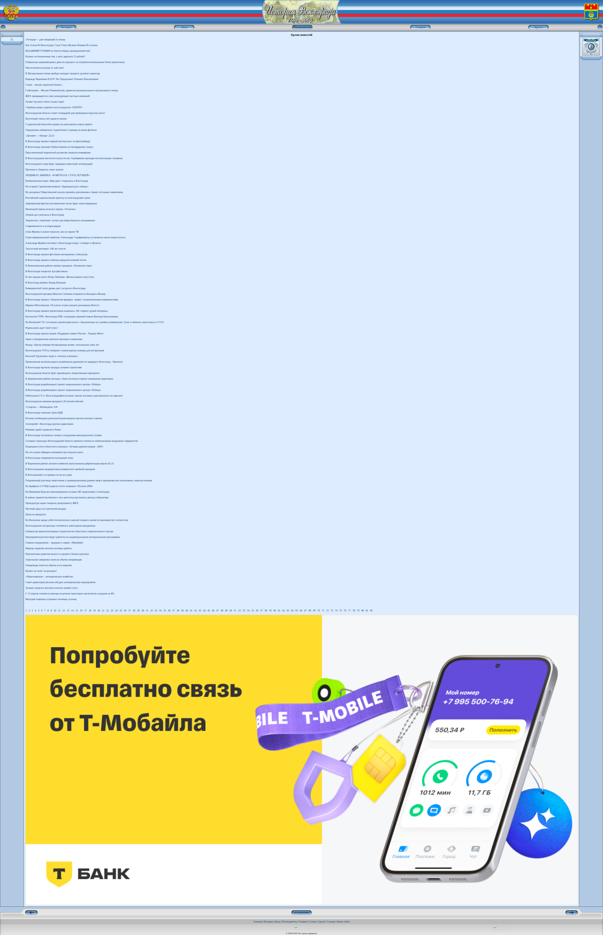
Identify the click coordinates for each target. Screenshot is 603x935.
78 (354, 610)
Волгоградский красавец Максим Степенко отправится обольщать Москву (65, 294)
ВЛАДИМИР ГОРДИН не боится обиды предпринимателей (57, 50)
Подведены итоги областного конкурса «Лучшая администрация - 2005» (64, 446)
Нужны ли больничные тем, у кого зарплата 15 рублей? (55, 56)
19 (94, 610)
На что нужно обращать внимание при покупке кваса (54, 452)
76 (345, 610)
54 (248, 610)
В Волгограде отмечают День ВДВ (44, 412)
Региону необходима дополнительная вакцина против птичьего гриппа (63, 418)
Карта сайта (343, 921)
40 (186, 610)
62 (283, 610)
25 (121, 610)
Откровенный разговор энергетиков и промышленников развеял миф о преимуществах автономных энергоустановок (88, 480)
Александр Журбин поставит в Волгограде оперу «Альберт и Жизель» (63, 243)
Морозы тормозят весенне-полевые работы (48, 548)
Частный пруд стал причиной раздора (45, 508)
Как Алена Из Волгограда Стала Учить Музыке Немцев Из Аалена (61, 45)
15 (77, 610)
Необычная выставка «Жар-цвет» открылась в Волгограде (56, 180)
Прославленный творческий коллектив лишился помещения (57, 152)
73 (332, 610)
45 (208, 610)
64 (292, 610)
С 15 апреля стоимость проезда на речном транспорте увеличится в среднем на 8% (69, 593)
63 (288, 610)
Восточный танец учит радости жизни (46, 118)
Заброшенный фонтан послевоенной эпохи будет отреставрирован (61, 203)
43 (200, 610)
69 (314, 610)
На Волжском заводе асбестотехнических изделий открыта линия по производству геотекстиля (76, 520)
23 (112, 610)
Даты (277, 921)
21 (103, 610)
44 (204, 610)
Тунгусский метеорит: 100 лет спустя (45, 248)
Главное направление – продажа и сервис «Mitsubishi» (54, 542)
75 (340, 610)
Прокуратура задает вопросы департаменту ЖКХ (51, 503)
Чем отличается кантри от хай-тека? (44, 67)
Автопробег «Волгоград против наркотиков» (49, 424)
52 (239, 610)
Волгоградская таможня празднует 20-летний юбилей (54, 401)
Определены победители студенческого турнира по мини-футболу (61, 130)
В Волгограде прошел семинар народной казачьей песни (55, 260)
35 (164, 610)
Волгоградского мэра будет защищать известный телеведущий (58, 164)
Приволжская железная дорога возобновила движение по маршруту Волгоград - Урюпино (74, 361)
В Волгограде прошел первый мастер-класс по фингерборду (57, 141)
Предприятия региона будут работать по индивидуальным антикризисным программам (72, 537)
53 (244, 610)
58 (266, 610)
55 (252, 610)
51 (235, 610)
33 (156, 610)
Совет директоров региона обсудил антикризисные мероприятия (60, 582)
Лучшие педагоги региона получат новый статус (51, 588)
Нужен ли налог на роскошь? (41, 571)
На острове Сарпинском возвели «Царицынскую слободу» (57, 186)
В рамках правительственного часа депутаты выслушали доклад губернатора (67, 497)
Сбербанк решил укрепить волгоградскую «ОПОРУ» (54, 107)
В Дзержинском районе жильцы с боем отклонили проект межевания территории (69, 378)
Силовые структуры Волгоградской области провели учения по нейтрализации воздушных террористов (81, 441)
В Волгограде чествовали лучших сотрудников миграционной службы (63, 435)
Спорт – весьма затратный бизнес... (44, 84)
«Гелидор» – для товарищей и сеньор (45, 39)
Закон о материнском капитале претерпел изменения (53, 339)
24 (116, 610)
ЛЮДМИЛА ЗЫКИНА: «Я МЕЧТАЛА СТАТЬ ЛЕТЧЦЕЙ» (57, 175)
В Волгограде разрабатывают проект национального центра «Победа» (63, 384)
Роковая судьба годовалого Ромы (43, 429)
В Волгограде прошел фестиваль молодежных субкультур (56, 254)
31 (147, 610)
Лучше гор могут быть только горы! (44, 101)
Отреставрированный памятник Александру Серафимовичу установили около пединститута (75, 237)
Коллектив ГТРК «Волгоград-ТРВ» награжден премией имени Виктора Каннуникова (71, 316)
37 (173, 610)
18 (90, 610)
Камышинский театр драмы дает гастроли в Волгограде (55, 288)
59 (270, 610)
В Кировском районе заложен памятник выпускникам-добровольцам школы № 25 (69, 463)
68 (310, 610)
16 (81, 610)
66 (301, 610)
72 (327, 610)
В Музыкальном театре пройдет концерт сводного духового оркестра (62, 73)
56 (257, 610)
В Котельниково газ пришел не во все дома (48, 474)
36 (169, 610)
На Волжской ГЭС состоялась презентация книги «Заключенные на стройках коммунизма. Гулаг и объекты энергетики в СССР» (94, 322)
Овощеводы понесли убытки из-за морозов (48, 565)
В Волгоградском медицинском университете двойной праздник (60, 469)
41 (191, 610)
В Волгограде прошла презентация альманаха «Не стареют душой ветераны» (66, 311)
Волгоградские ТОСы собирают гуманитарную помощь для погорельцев (64, 350)
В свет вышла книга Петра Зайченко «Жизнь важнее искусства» (60, 277)
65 (296, 610)
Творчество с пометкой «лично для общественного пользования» (60, 220)
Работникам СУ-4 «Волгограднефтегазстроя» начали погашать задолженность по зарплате (74, 395)
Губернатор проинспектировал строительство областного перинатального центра (69, 531)
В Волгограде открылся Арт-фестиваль (46, 271)
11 (59, 610)
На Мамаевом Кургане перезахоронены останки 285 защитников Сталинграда (67, 491)
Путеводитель (289, 921)
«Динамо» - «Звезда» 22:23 (39, 135)
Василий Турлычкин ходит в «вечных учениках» (51, 356)
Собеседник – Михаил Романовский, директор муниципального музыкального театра (71, 90)
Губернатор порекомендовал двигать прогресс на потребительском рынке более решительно (75, 62)
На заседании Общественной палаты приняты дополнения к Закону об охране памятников (74, 192)
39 (182, 610)
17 (85, 610)
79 (358, 610)
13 (68, 610)
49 (226, 610)
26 (125, 610)
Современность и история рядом (42, 226)
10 (55, 610)
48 (222, 610)
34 (160, 610)
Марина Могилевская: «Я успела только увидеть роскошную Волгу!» (62, 305)
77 (349, 610)
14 (72, 610)
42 (195, 610)
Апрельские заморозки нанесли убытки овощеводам (53, 559)
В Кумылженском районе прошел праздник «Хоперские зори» (58, 265)
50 (230, 610)
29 (138, 610)
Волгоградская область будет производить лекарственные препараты (62, 373)
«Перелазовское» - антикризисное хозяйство (49, 576)
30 (142, 610)
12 (63, 610)
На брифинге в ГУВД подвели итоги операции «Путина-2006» (59, 486)
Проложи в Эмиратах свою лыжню (44, 169)
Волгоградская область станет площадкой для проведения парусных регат (65, 113)
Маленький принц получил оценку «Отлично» (50, 209)
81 (367, 610)
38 (178, 610)
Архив (321, 921)
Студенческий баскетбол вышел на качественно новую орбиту (58, 124)
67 (305, 610)
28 (134, 610)
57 (261, 610)
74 (336, 610)
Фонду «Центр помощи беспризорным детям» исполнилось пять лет (62, 344)
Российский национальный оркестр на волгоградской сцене (57, 197)
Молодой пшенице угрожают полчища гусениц (51, 599)
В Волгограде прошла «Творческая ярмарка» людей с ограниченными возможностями (71, 299)
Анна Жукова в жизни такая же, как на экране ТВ (52, 231)
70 (318, 610)
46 (213, 610)
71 (323, 610)
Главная (257, 921)
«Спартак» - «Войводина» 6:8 (41, 407)
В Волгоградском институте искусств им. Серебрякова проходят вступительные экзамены (73, 158)
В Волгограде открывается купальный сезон (49, 458)
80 (362, 610)
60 (274, 610)
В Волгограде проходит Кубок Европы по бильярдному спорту (59, 147)
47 (217, 610)
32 (151, 610)
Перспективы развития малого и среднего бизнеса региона (57, 554)
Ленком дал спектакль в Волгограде (44, 214)
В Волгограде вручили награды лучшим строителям (53, 367)
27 (129, 610)
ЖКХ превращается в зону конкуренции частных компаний (57, 96)
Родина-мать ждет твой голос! (41, 327)
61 (279, 610)
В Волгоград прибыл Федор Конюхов (45, 282)
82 (371, 610)
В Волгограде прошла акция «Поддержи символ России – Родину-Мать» (64, 333)
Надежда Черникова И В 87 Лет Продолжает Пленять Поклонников (61, 79)
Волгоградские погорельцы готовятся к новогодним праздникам (60, 525)
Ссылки (331, 921)
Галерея (303, 921)
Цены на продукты (35, 514)
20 (99, 610)
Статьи (312, 921)
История (268, 921)
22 (107, 610)
